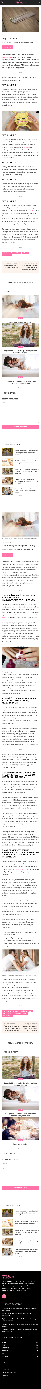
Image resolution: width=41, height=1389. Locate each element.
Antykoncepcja (8, 252)
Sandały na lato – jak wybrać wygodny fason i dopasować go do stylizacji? (27, 481)
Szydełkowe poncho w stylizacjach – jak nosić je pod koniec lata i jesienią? (26, 452)
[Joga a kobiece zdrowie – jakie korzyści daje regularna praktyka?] (20, 335)
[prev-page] (18, 387)
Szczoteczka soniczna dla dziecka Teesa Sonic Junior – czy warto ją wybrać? (26, 490)
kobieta (26, 147)
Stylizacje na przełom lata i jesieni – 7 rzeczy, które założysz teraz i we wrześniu (27, 471)
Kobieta (25, 252)
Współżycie (7, 255)
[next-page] (21, 387)
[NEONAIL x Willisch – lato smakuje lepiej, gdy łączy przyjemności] (7, 462)
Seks (12, 35)
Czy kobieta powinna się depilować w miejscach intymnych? (29, 267)
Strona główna (6, 35)
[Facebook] (4, 1296)
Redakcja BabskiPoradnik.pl (24, 42)
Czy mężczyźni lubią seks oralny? (20, 322)
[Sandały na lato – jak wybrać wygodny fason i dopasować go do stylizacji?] (7, 481)
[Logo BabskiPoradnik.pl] (20, 2)
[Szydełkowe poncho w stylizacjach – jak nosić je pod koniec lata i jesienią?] (7, 452)
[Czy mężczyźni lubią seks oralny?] (20, 306)
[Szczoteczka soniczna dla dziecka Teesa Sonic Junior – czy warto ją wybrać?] (7, 491)
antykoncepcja (7, 57)
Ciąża (18, 252)
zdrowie (30, 210)
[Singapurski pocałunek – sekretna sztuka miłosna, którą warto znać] (20, 365)
